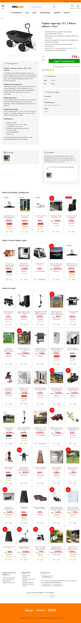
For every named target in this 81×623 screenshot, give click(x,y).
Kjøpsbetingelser (26, 575)
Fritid (34, 13)
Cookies (24, 585)
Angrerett (24, 577)
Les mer (67, 162)
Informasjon (66, 1)
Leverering (24, 580)
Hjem (2, 18)
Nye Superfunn (16, 13)
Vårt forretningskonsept (28, 582)
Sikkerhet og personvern (28, 584)
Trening (67, 13)
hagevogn (13, 68)
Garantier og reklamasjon (28, 579)
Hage (27, 13)
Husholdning (45, 13)
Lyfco (45, 99)
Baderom (57, 13)
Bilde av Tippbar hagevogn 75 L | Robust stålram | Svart (19, 55)
